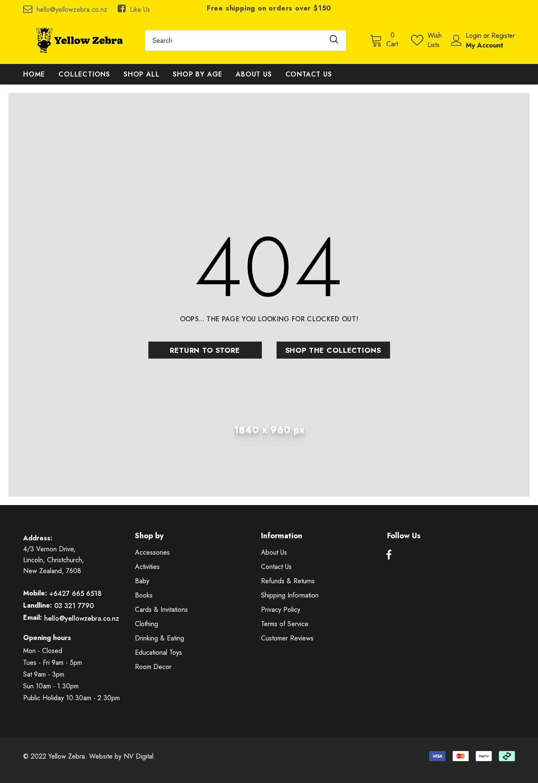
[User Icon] (456, 40)
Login (474, 35)
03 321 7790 (74, 606)
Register (503, 35)
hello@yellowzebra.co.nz (72, 9)
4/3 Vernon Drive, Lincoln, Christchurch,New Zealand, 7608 (53, 560)
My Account (484, 45)
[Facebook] (388, 555)
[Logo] (77, 40)
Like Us (140, 9)
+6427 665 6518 (75, 593)
